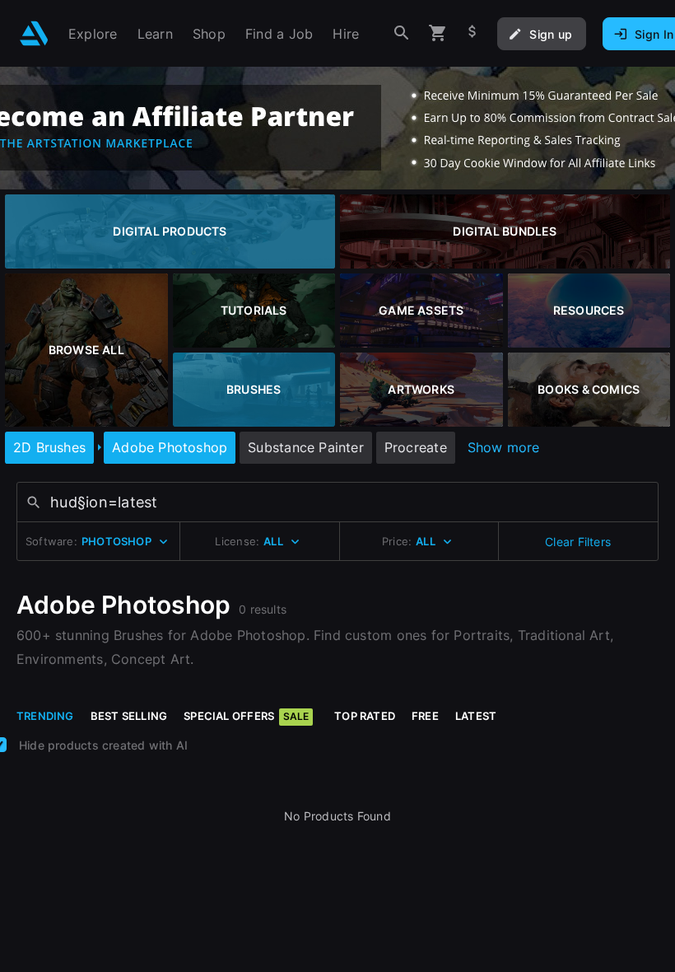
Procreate (415, 447)
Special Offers (246, 715)
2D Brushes (49, 447)
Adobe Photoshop (169, 447)
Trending (45, 715)
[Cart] (438, 33)
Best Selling (129, 715)
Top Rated (364, 715)
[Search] (402, 33)
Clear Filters (578, 542)
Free (425, 715)
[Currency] (472, 33)
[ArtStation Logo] (34, 33)
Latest (475, 715)
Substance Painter (306, 447)
